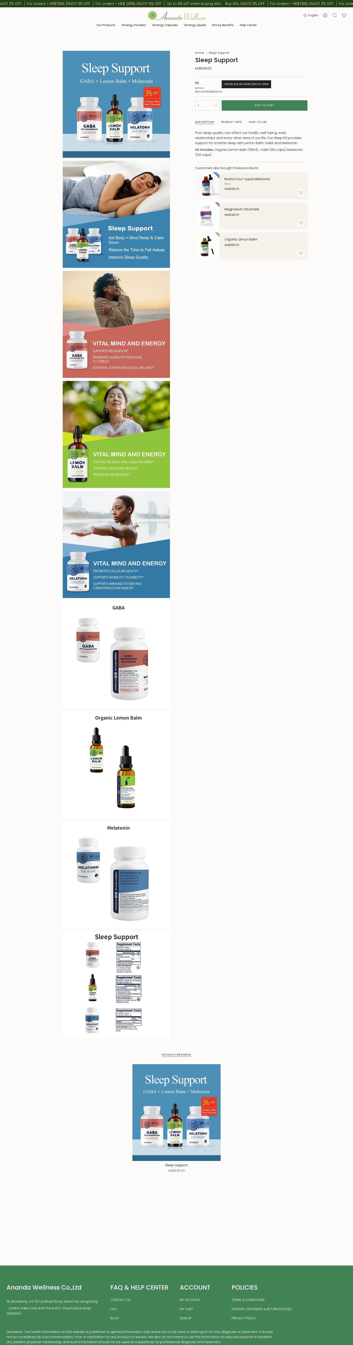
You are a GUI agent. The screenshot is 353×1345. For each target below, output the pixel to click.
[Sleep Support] (176, 1112)
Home (199, 53)
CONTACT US (121, 1300)
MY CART (186, 1309)
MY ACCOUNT (190, 1300)
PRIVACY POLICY (244, 1318)
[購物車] (344, 15)
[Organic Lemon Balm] (207, 246)
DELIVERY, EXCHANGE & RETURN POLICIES (262, 1309)
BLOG (115, 1318)
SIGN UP (186, 1318)
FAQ (114, 1309)
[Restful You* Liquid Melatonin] (207, 185)
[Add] (301, 192)
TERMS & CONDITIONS (248, 1300)
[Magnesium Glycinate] (207, 215)
